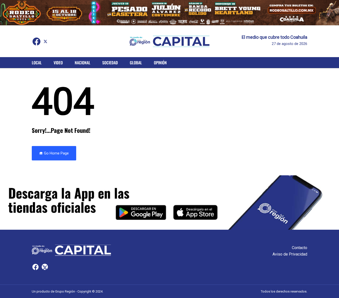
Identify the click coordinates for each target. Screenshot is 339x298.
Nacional (82, 63)
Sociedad (110, 63)
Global (136, 63)
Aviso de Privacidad (289, 254)
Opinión (160, 63)
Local (37, 63)
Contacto (299, 247)
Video (58, 63)
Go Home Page (56, 153)
